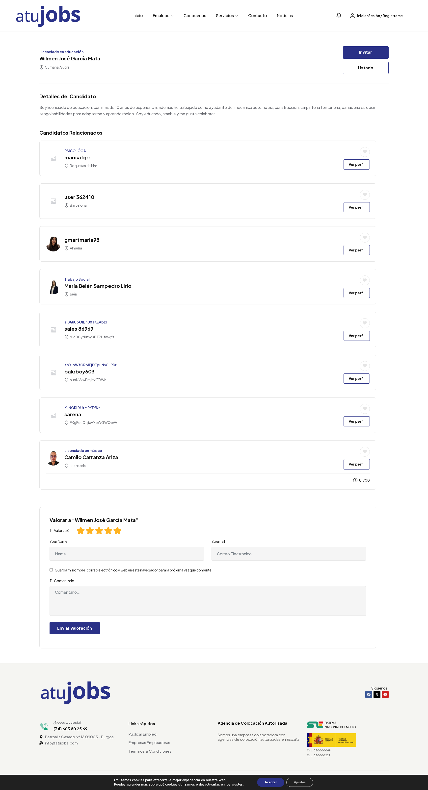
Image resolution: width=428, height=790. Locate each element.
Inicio (138, 15)
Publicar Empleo (143, 734)
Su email (218, 541)
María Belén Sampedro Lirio (97, 286)
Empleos (161, 15)
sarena (72, 414)
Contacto (257, 15)
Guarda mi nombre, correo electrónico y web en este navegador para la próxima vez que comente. (134, 570)
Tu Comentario (62, 580)
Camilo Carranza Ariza (91, 457)
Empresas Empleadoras (149, 742)
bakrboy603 (79, 371)
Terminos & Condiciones (150, 751)
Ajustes (300, 782)
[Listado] (365, 152)
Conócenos (195, 15)
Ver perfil (357, 164)
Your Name (58, 541)
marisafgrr (77, 157)
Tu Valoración (61, 530)
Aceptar (271, 782)
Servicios (225, 15)
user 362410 (79, 197)
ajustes (237, 784)
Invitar (365, 52)
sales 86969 (78, 328)
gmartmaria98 (82, 240)
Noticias (285, 15)
